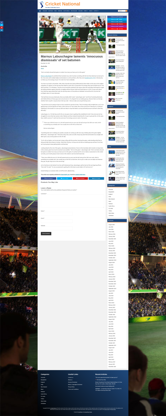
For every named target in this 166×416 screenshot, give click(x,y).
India (55, 10)
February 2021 (112, 361)
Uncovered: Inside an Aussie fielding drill (104, 386)
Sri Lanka (80, 10)
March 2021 (111, 359)
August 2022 (112, 319)
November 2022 (112, 312)
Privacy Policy (71, 386)
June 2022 (111, 324)
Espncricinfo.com (65, 174)
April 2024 (111, 272)
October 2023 (112, 286)
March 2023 (111, 302)
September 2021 (112, 345)
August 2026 (112, 224)
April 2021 (111, 357)
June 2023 (111, 295)
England (45, 10)
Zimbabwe (111, 215)
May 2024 (111, 269)
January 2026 (112, 236)
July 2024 (111, 264)
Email (43, 218)
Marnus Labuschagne (46, 76)
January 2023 (112, 307)
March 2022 (111, 331)
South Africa (66, 10)
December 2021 (112, 338)
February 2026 (112, 234)
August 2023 (112, 290)
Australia (50, 10)
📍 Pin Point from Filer (100, 379)
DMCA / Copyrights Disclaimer (75, 384)
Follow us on (117, 16)
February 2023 (112, 305)
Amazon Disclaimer (72, 382)
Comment (44, 193)
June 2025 (111, 241)
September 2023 (112, 288)
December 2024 (112, 253)
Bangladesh (111, 191)
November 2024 (112, 255)
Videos (90, 10)
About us (70, 379)
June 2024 (111, 267)
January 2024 (112, 279)
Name (43, 211)
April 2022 (111, 328)
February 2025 (112, 248)
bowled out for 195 (90, 77)
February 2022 (112, 333)
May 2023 (111, 298)
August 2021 (112, 347)
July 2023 (111, 293)
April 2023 (111, 300)
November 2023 (112, 283)
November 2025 (112, 238)
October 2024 (112, 257)
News (42, 68)
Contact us (70, 377)
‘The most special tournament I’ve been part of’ (106, 377)
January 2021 (112, 364)
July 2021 (111, 350)
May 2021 (111, 354)
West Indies (111, 213)
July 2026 (111, 227)
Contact (96, 10)
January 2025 (112, 250)
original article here (80, 174)
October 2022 (112, 314)
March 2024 (111, 274)
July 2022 (111, 321)
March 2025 (111, 245)
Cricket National (62, 3)
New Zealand (74, 10)
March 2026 (111, 231)
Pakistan (60, 10)
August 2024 (112, 262)
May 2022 (111, 326)
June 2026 (111, 229)
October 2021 (112, 343)
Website (43, 225)
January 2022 (112, 335)
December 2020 (112, 366)
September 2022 (112, 316)
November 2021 (112, 340)
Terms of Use (106, 409)
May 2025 (111, 243)
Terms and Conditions (73, 389)
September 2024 (112, 260)
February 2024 (112, 276)
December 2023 (112, 281)
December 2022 (112, 309)
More (85, 10)
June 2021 (111, 352)
